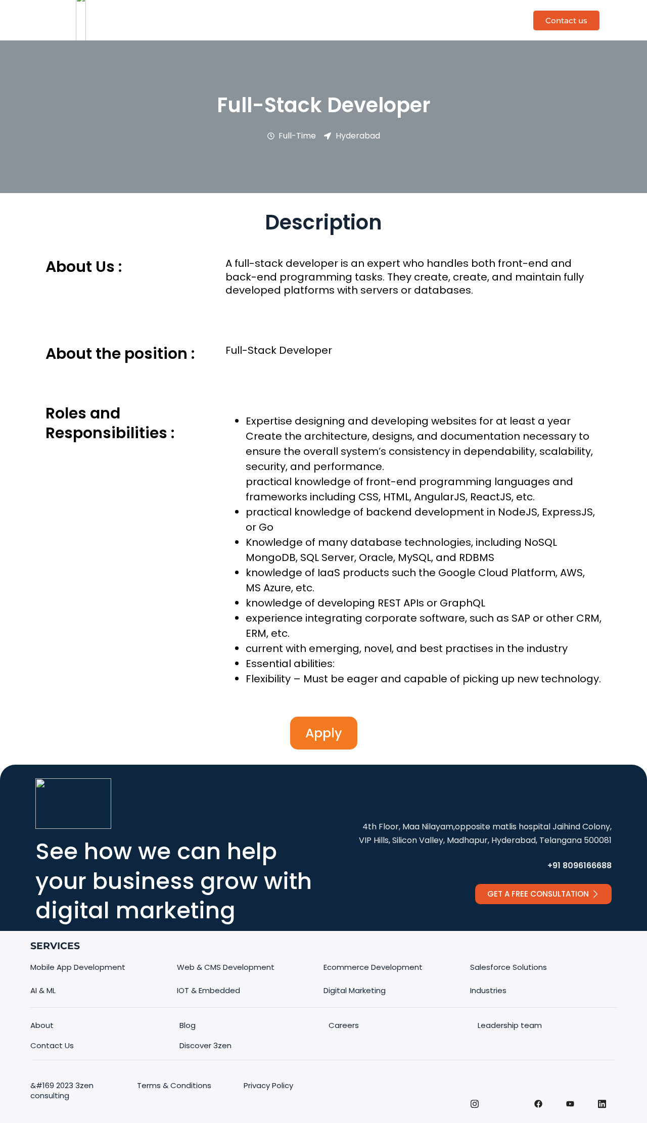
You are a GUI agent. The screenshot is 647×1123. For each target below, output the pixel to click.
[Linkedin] (602, 1109)
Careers (344, 1025)
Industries (323, 30)
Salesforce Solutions (508, 967)
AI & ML (43, 990)
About (42, 1025)
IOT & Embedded (208, 990)
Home (209, 10)
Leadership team (510, 1025)
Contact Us (52, 1045)
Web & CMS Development (225, 967)
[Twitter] (506, 1093)
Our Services (334, 10)
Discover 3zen (265, 10)
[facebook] (538, 1110)
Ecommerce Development (373, 967)
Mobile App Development (77, 967)
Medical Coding (418, 10)
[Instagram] (475, 1109)
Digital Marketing (355, 990)
